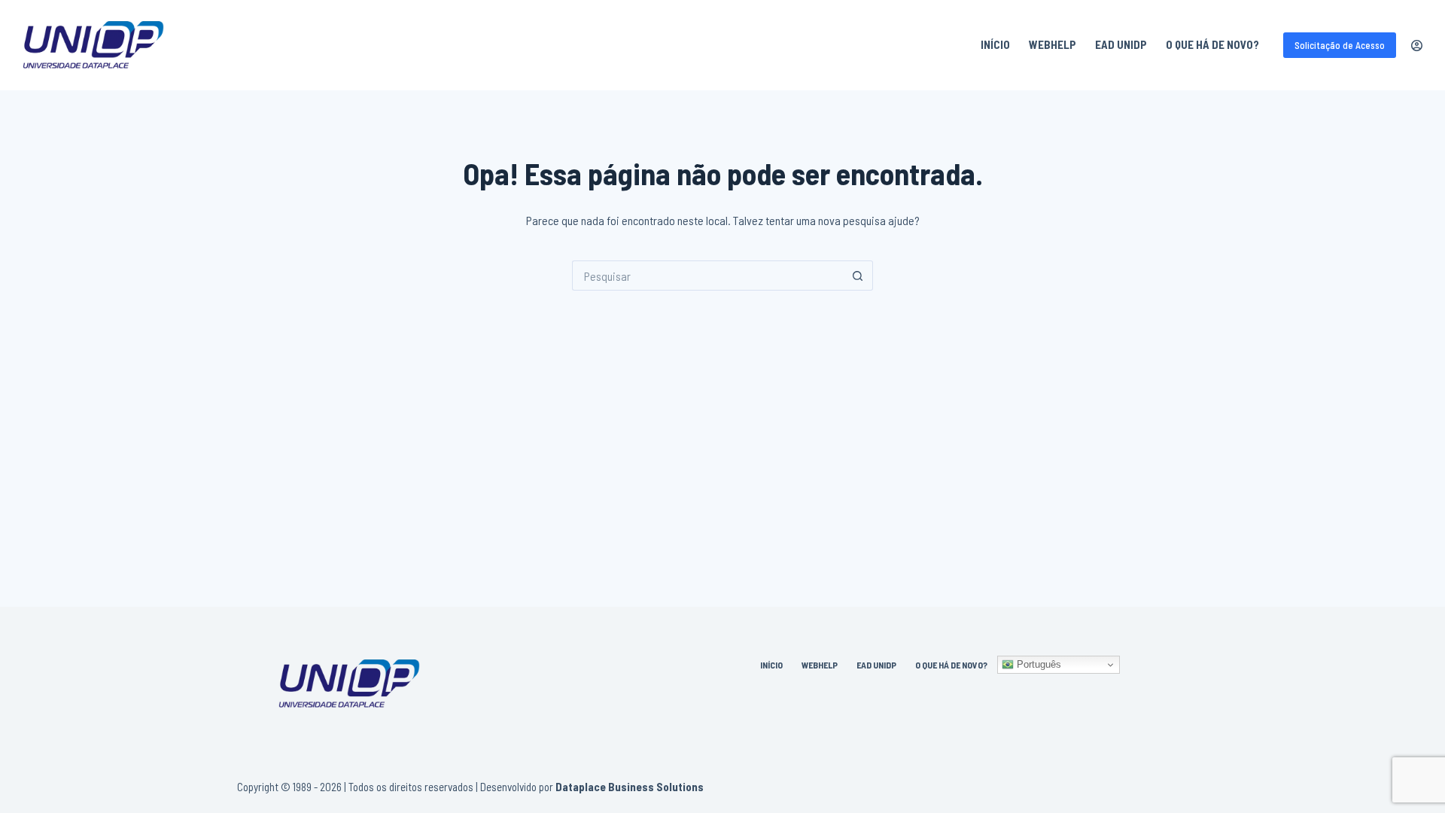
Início (995, 44)
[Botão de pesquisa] (858, 275)
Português (1037, 664)
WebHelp (1052, 44)
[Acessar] (1416, 45)
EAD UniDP (1121, 44)
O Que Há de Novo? (1212, 44)
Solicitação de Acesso (1339, 45)
